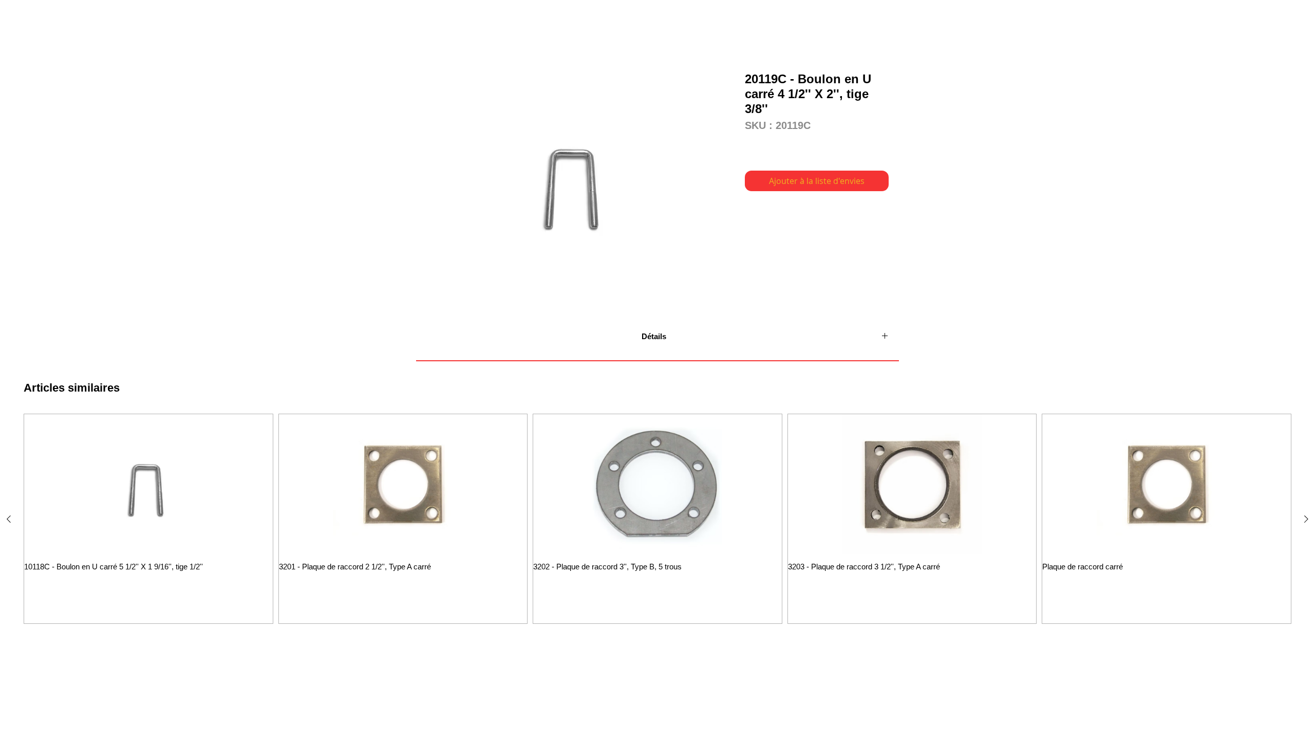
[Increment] (264, 587)
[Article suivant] (1306, 519)
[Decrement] (33, 587)
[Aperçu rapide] (148, 484)
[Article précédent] (9, 519)
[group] (657, 518)
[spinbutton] (148, 587)
